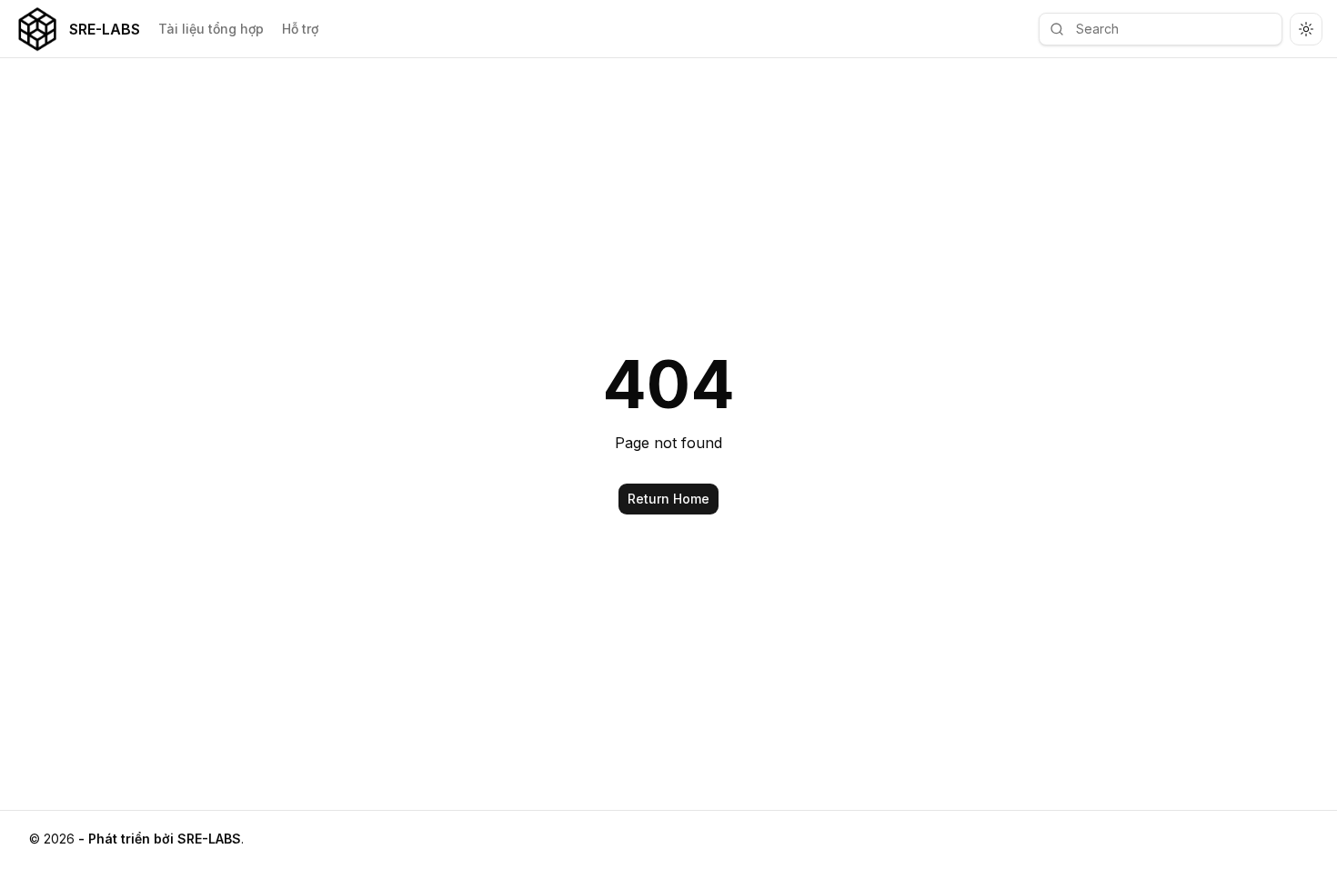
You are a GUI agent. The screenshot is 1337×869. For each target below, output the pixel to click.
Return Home (668, 498)
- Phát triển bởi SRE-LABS (159, 838)
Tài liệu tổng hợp (211, 28)
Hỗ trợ (300, 28)
